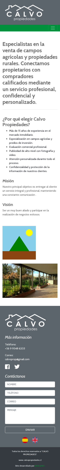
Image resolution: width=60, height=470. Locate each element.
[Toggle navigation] (53, 28)
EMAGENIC (40, 465)
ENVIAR (30, 429)
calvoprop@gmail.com (17, 359)
